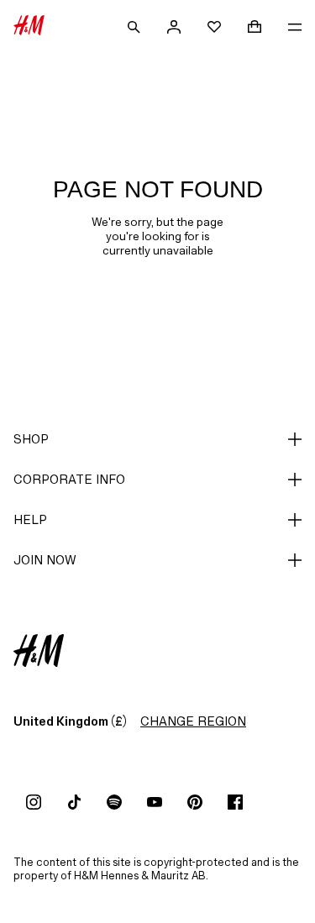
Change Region (193, 721)
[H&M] (29, 27)
